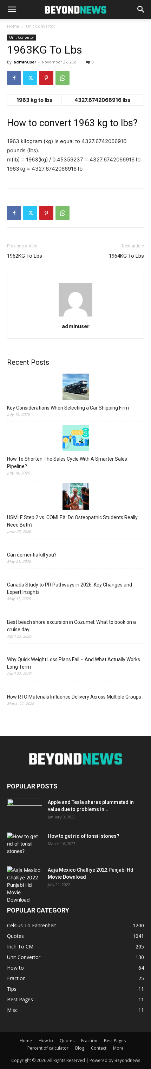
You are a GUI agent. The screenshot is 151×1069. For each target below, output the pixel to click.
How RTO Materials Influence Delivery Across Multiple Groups (74, 697)
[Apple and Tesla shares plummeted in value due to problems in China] (24, 811)
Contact (98, 1048)
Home (13, 26)
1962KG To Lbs (24, 256)
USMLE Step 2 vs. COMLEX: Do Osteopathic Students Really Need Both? (72, 521)
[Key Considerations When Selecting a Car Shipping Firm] (75, 388)
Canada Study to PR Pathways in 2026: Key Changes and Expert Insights (69, 588)
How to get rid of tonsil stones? (83, 836)
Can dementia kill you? (32, 555)
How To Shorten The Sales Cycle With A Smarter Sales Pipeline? (67, 462)
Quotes (67, 1041)
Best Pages (115, 1041)
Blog (79, 1048)
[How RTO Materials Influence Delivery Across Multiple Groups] (75, 687)
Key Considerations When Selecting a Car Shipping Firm (68, 408)
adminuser (24, 61)
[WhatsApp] (62, 78)
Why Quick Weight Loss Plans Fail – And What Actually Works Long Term (73, 663)
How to (46, 1041)
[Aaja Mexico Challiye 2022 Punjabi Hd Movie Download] (24, 884)
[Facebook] (14, 78)
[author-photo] (75, 316)
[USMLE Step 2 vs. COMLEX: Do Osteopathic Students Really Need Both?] (75, 497)
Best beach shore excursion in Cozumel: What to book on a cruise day (71, 625)
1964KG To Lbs (126, 256)
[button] (12, 9)
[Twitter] (30, 78)
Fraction (89, 1041)
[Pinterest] (46, 78)
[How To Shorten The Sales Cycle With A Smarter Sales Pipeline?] (75, 439)
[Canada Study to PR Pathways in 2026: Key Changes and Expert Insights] (75, 575)
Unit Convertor (40, 26)
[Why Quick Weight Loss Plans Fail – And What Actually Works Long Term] (75, 650)
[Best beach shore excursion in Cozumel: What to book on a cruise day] (75, 612)
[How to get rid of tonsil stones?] (24, 845)
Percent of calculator (47, 1048)
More (118, 1048)
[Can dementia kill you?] (75, 545)
